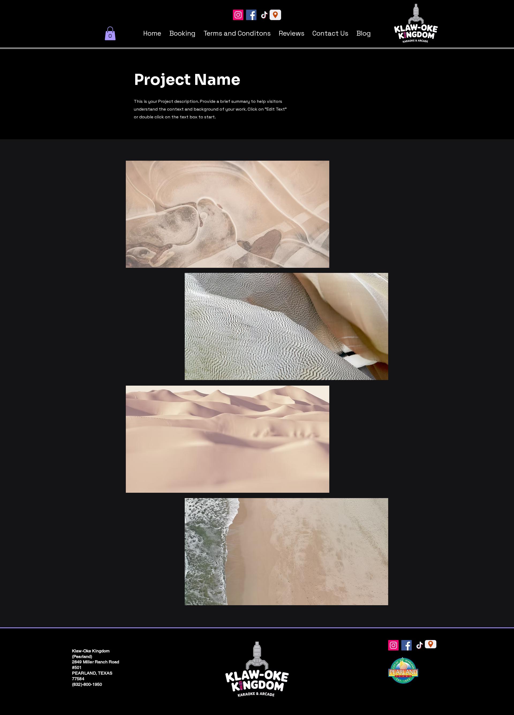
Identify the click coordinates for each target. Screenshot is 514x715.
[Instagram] (238, 15)
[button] (110, 33)
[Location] (275, 15)
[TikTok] (264, 15)
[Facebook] (251, 15)
